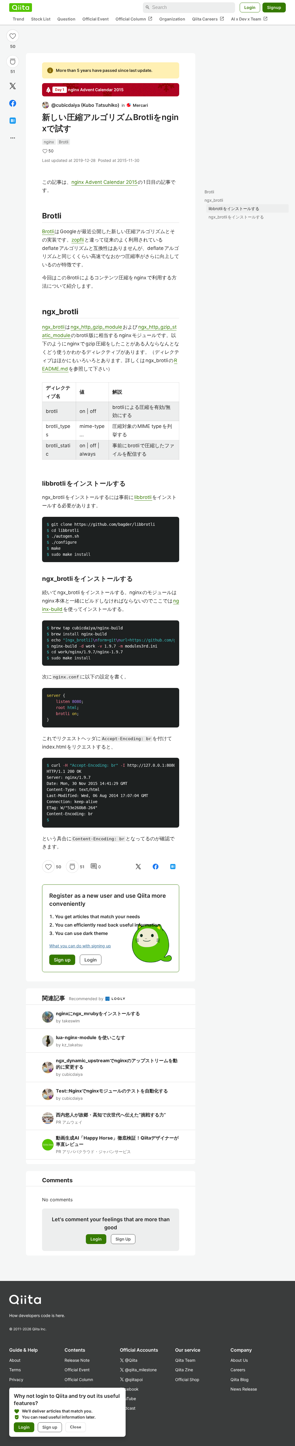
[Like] (12, 35)
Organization (172, 18)
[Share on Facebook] (12, 103)
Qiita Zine (184, 1369)
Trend (18, 18)
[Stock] (12, 61)
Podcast (127, 1408)
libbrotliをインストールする (234, 208)
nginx (49, 141)
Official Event (95, 18)
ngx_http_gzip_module (97, 327)
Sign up (49, 1427)
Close (75, 1427)
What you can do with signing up (80, 945)
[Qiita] (20, 7)
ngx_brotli (214, 200)
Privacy (16, 1379)
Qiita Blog (239, 1379)
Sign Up (123, 1239)
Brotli (209, 191)
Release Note (77, 1360)
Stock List (40, 18)
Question (66, 18)
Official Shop (187, 1379)
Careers (237, 1369)
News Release (243, 1389)
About (14, 1360)
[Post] (12, 86)
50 (13, 46)
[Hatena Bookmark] (12, 120)
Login (250, 7)
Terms (15, 1369)
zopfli (77, 240)
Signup (274, 7)
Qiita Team (185, 1360)
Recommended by (87, 998)
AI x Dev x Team (249, 19)
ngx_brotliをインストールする (236, 216)
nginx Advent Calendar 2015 (104, 182)
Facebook (129, 1389)
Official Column (134, 19)
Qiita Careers (208, 19)
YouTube (128, 1398)
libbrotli (143, 497)
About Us (239, 1360)
